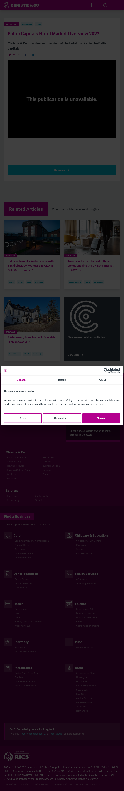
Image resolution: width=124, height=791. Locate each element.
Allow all (101, 418)
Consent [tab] (21, 379)
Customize (60, 418)
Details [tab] (62, 379)
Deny (23, 418)
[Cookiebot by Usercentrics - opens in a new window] (106, 370)
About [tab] (102, 379)
